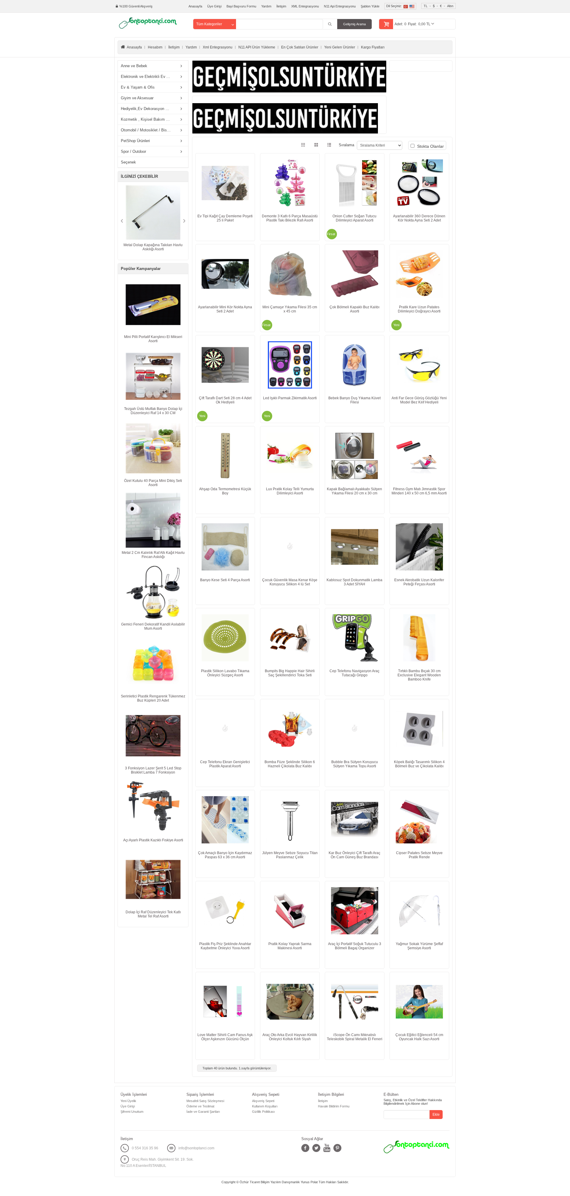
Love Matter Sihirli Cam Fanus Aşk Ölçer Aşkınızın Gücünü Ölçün (225, 1037)
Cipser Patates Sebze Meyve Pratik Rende (419, 855)
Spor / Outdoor (133, 151)
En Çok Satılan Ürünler (299, 47)
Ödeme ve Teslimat (200, 1106)
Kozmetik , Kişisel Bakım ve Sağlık (147, 119)
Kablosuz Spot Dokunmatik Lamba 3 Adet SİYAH (354, 582)
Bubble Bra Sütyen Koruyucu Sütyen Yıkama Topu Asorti (354, 764)
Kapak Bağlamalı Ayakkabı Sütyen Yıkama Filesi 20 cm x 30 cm (354, 491)
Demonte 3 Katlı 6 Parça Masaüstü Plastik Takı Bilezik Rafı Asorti (290, 218)
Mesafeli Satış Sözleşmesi (205, 1101)
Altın (450, 6)
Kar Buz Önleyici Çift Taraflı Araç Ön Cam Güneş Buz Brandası (354, 855)
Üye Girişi (214, 6)
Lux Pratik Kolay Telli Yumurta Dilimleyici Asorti (290, 491)
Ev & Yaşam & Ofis (138, 87)
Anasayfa (195, 6)
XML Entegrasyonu (305, 6)
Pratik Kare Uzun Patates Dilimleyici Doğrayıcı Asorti (419, 309)
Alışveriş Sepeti (263, 1101)
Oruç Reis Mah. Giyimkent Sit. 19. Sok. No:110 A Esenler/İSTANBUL (157, 1162)
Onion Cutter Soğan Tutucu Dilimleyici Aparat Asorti (354, 218)
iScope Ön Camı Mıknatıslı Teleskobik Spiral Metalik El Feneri (354, 1037)
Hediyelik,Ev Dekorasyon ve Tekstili (147, 108)
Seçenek (128, 162)
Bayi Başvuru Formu (241, 6)
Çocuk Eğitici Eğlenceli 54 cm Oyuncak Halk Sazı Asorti (419, 1037)
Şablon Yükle (370, 6)
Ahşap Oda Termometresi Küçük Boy (225, 491)
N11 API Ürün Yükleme (256, 47)
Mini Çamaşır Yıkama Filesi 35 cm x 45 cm (289, 309)
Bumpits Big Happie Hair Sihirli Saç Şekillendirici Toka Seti (290, 673)
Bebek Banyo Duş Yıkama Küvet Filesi (354, 400)
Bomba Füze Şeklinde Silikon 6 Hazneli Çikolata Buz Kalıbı (290, 764)
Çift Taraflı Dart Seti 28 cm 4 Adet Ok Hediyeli (225, 400)
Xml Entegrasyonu (217, 47)
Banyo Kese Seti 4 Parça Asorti (225, 580)
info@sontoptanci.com (196, 1148)
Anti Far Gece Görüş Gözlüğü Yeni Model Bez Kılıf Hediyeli (419, 400)
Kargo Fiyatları (372, 47)
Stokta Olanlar (430, 146)
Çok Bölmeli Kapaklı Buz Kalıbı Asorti (354, 309)
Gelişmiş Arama (354, 24)
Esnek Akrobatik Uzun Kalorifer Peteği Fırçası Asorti (419, 582)
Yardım (266, 6)
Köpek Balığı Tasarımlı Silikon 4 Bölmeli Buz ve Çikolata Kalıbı (419, 764)
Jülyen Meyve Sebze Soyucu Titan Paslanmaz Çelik (290, 855)
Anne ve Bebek (134, 66)
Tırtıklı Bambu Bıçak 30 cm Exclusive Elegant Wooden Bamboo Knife (419, 675)
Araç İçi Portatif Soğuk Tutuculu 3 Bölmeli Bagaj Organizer (354, 946)
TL (426, 6)
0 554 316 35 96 (145, 1148)
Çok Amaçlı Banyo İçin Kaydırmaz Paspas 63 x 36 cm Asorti (225, 855)
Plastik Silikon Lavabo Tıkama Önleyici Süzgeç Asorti (225, 673)
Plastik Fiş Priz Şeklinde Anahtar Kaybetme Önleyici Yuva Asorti (225, 946)
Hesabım (155, 47)
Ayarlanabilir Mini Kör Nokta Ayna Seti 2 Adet (225, 309)
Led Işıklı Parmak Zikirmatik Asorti (290, 398)
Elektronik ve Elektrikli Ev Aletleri (147, 76)
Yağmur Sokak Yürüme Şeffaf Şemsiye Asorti (419, 946)
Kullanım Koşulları (265, 1106)
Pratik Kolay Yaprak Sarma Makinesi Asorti (289, 946)
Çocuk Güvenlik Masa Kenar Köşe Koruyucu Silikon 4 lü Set (289, 582)
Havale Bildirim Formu (333, 1106)
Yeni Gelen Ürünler (339, 47)
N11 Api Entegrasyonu (340, 6)
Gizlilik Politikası (263, 1111)
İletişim (281, 6)
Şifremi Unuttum (132, 1111)
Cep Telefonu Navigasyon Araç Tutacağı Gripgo (354, 673)
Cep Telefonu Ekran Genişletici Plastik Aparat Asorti (225, 764)
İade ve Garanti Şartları (203, 1111)
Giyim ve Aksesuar (137, 98)
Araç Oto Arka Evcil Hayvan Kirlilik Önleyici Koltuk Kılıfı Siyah (289, 1037)
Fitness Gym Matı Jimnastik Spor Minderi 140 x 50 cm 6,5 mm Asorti (419, 491)
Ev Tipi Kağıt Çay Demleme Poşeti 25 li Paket (225, 218)
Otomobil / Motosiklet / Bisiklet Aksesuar (147, 130)
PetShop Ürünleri (135, 141)
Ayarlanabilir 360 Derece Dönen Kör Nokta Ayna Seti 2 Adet (419, 218)
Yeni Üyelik (128, 1101)
